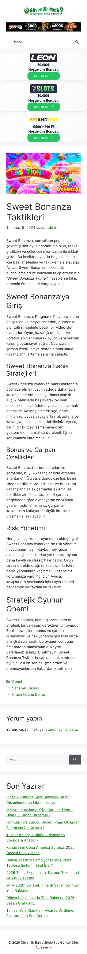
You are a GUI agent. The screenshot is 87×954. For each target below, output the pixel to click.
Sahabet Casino (25, 688)
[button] (77, 42)
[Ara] (75, 760)
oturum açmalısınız (61, 729)
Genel (17, 681)
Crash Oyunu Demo (28, 694)
